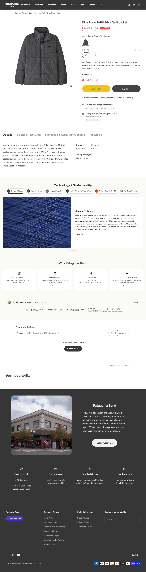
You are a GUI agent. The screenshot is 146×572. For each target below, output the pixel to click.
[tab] (15, 191)
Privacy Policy (83, 522)
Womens (52, 4)
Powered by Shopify (33, 563)
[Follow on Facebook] (7, 555)
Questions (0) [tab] (54, 333)
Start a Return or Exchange (54, 526)
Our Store (25, 4)
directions (129, 483)
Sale (101, 4)
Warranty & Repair (51, 535)
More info (135, 302)
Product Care (49, 544)
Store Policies (83, 518)
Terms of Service (84, 526)
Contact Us (48, 518)
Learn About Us (104, 442)
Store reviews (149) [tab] (40, 333)
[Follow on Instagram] (12, 555)
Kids (72, 4)
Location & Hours (50, 522)
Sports (92, 4)
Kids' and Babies (21, 13)
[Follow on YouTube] (18, 555)
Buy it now (126, 89)
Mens (63, 4)
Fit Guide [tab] (96, 135)
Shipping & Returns (51, 531)
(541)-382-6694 (21, 480)
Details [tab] (7, 134)
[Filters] (112, 333)
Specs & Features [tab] (29, 135)
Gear (82, 4)
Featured (39, 4)
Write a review (73, 349)
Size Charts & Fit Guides (53, 540)
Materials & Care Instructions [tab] (65, 135)
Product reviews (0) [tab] (24, 333)
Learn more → (80, 235)
